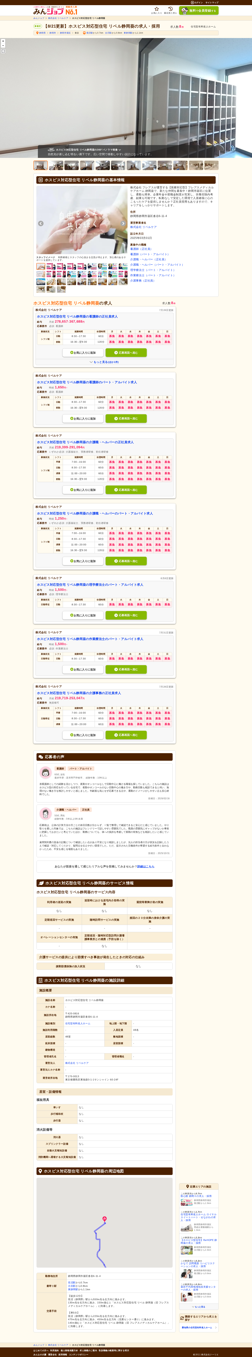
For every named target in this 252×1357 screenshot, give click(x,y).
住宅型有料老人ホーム (77, 1023)
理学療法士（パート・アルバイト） (153, 270)
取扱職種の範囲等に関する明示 (114, 1350)
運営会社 (52, 1355)
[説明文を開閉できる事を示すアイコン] (120, 149)
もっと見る (200, 1307)
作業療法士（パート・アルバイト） (153, 275)
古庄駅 (108, 33)
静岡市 (53, 33)
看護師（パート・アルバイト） (150, 254)
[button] (104, 1219)
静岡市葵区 (65, 33)
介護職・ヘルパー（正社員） (148, 259)
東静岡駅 (128, 33)
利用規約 (54, 1350)
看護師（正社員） (141, 248)
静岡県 (42, 33)
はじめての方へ (41, 1350)
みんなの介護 (39, 1355)
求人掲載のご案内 (88, 1350)
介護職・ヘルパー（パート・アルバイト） (157, 264)
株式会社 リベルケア (58, 18)
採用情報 (62, 1355)
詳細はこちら (145, 866)
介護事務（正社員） (143, 280)
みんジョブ (38, 18)
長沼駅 (89, 33)
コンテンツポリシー (78, 1355)
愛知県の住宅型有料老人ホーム (197, 1328)
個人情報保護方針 (69, 1350)
